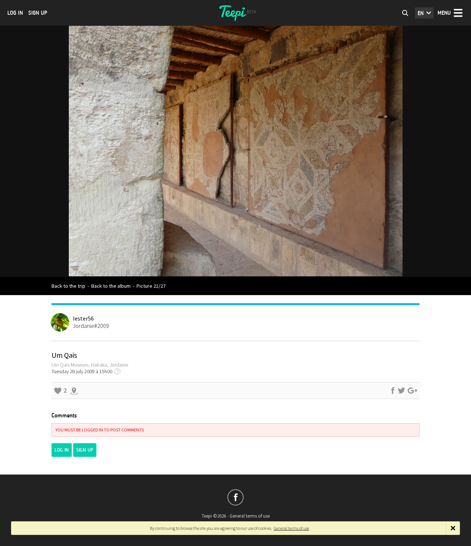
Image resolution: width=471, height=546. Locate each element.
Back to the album (111, 286)
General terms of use (250, 516)
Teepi (235, 13)
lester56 (83, 318)
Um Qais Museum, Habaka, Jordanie (90, 364)
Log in (15, 13)
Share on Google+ (412, 390)
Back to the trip (68, 286)
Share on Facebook (393, 390)
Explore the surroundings (74, 390)
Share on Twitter (401, 390)
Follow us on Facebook (235, 497)
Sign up (37, 13)
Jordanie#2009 (91, 325)
